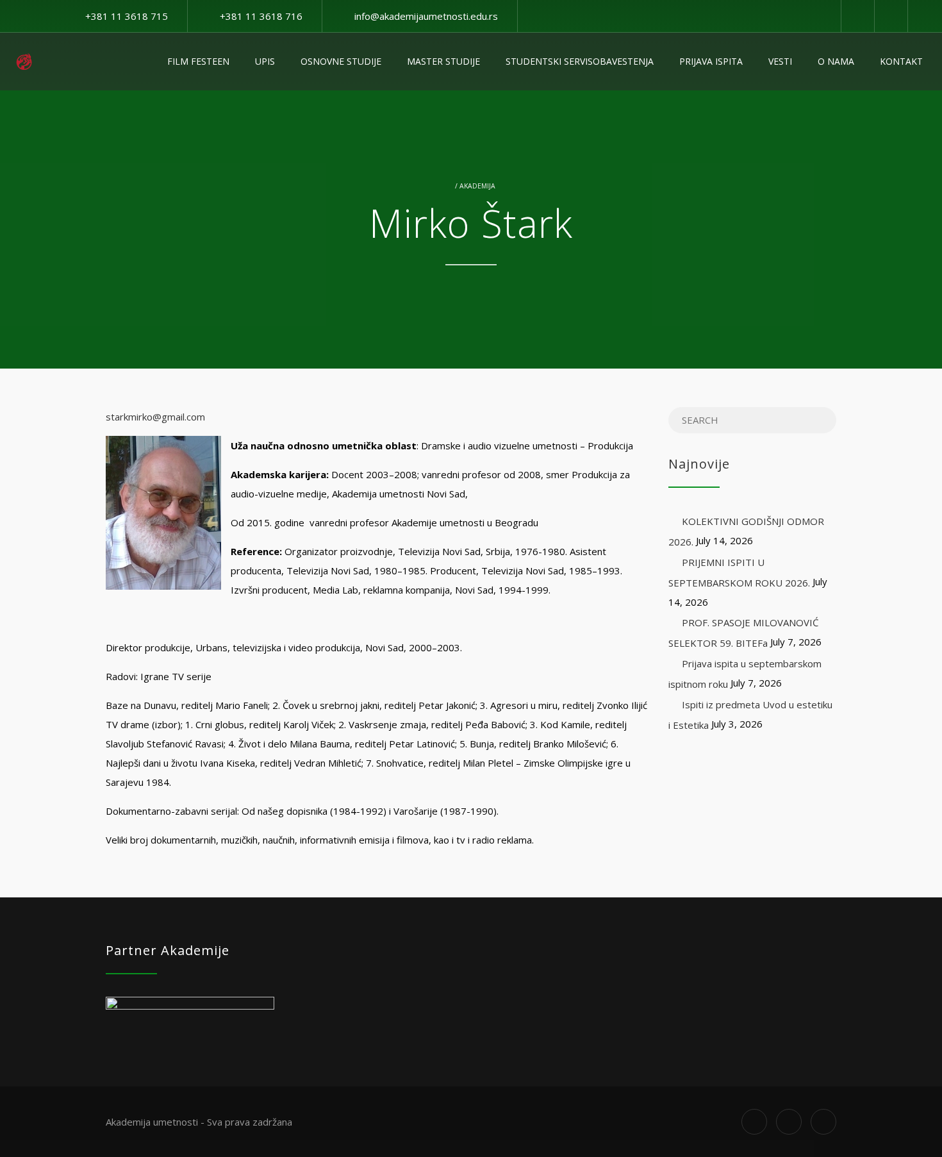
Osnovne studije (341, 61)
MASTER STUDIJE (443, 61)
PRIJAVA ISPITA (711, 61)
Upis (265, 61)
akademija (477, 185)
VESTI (780, 61)
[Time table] (857, 16)
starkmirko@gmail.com (155, 416)
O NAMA (836, 61)
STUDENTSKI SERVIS (580, 61)
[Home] (24, 61)
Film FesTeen (198, 61)
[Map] (890, 16)
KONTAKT (901, 61)
